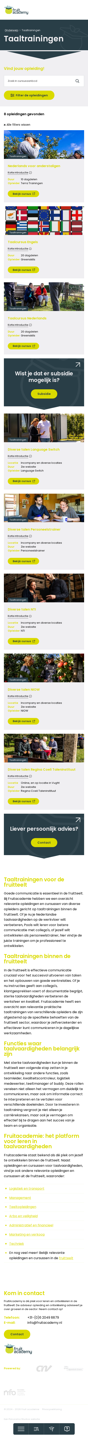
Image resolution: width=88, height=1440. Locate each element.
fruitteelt (66, 1258)
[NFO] (14, 1392)
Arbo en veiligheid (23, 1216)
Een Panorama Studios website (22, 1419)
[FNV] (73, 1368)
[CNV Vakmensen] (44, 1368)
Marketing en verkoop (27, 1234)
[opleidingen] (51, 1429)
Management (20, 1197)
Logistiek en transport (26, 1188)
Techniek (16, 1243)
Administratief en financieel (31, 1225)
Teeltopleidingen (22, 1206)
